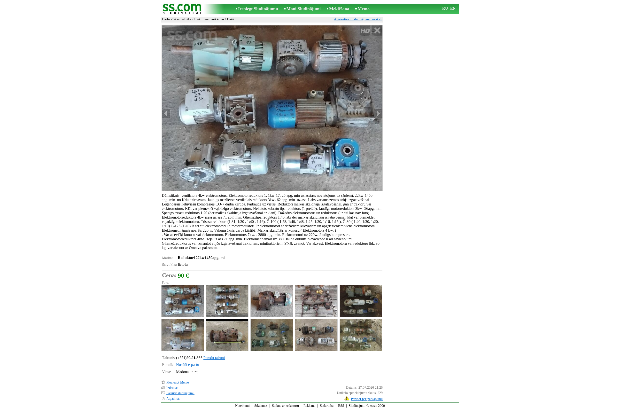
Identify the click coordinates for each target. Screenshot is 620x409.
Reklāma (309, 406)
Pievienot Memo (177, 382)
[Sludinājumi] (183, 9)
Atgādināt (173, 399)
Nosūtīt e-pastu (187, 364)
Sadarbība (326, 406)
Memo (364, 8)
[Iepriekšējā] (166, 113)
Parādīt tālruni (214, 358)
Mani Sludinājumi (304, 8)
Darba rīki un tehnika (176, 19)
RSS (341, 406)
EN (453, 8)
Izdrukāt (172, 388)
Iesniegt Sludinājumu (258, 8)
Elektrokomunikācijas (209, 19)
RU (445, 8)
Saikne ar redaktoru (285, 406)
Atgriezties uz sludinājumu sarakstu (358, 19)
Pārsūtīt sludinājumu (180, 393)
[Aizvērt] (377, 30)
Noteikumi (242, 406)
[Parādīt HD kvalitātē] (272, 108)
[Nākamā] (378, 113)
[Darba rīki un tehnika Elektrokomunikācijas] (182, 301)
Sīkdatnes (260, 406)
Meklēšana (339, 8)
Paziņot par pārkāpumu (367, 399)
